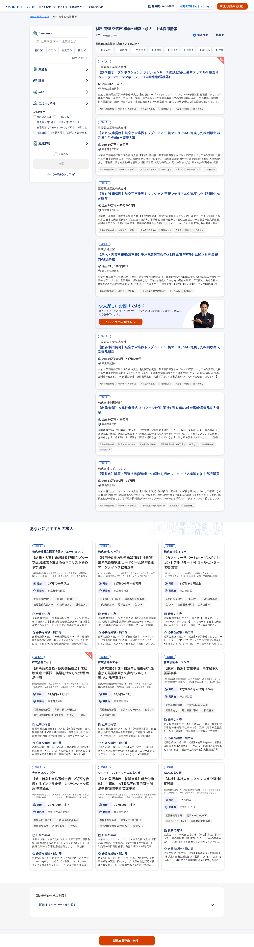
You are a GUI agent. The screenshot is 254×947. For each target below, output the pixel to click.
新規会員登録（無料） (232, 6)
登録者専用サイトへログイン (196, 6)
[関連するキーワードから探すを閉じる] (212, 905)
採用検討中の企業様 (163, 6)
